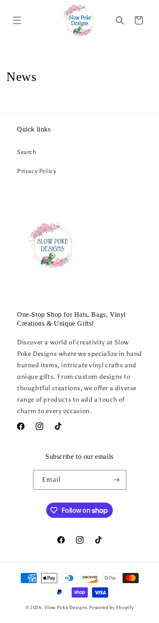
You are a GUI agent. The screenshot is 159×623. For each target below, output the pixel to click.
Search (26, 152)
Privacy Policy (36, 171)
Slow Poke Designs (66, 607)
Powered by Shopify (111, 607)
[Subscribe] (116, 480)
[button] (17, 20)
